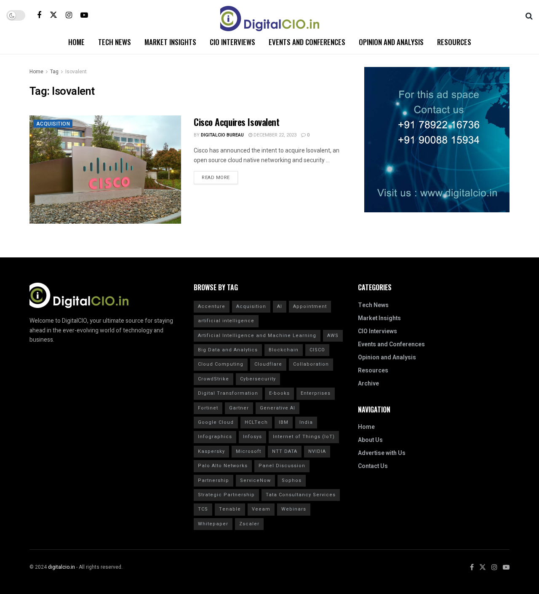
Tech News (114, 42)
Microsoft (248, 451)
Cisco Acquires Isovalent (236, 121)
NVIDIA (317, 451)
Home (76, 42)
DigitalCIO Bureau (222, 135)
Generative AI (277, 408)
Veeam (261, 509)
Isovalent (76, 71)
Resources (454, 42)
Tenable (230, 509)
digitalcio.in (61, 567)
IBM (283, 422)
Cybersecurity (258, 379)
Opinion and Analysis (391, 42)
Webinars (293, 509)
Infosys (252, 436)
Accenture (211, 306)
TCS (203, 509)
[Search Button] (529, 15)
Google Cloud (216, 422)
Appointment (310, 306)
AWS (333, 335)
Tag (54, 71)
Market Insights (170, 42)
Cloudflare (268, 364)
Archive (368, 383)
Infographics (215, 436)
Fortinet (208, 408)
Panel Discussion (282, 465)
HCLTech (256, 422)
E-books (279, 393)
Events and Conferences (307, 42)
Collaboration (311, 364)
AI (279, 306)
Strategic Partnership (226, 494)
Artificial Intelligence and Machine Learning (257, 335)
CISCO (317, 349)
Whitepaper (213, 523)
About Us (370, 440)
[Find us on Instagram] (69, 15)
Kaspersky (211, 451)
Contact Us (373, 466)
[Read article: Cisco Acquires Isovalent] (105, 169)
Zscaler (249, 523)
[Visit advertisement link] (437, 139)
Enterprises (316, 393)
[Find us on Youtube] (84, 15)
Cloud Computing (220, 364)
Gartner (239, 408)
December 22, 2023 (274, 135)
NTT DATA (284, 451)
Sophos (292, 480)
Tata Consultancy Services (301, 494)
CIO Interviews (232, 42)
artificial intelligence (226, 320)
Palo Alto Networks (223, 465)
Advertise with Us (382, 453)
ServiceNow (255, 480)
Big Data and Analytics (228, 349)
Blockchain (284, 349)
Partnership (213, 480)
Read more (220, 176)
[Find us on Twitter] (53, 15)
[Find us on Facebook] (39, 15)
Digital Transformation (228, 393)
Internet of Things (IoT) (304, 436)
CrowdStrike (213, 379)
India (306, 422)
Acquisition (53, 124)
